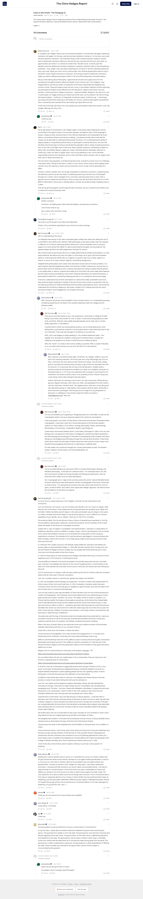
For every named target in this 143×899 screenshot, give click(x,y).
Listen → (36, 25)
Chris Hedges (38, 15)
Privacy (70, 884)
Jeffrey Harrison (43, 51)
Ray (39, 814)
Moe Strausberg (44, 498)
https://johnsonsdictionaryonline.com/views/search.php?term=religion (63, 654)
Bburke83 (41, 824)
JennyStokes (45, 116)
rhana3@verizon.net (55, 395)
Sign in (136, 4)
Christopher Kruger (45, 219)
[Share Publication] (117, 4)
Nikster (40, 792)
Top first (106, 33)
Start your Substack (66, 889)
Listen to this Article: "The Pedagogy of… (50, 13)
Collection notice (85, 884)
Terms (76, 884)
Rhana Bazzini (46, 298)
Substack (61, 895)
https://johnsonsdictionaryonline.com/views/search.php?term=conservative (65, 663)
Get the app (82, 889)
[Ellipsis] (108, 50)
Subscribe (126, 4)
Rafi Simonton (43, 233)
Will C (40, 127)
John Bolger (42, 803)
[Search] (113, 4)
